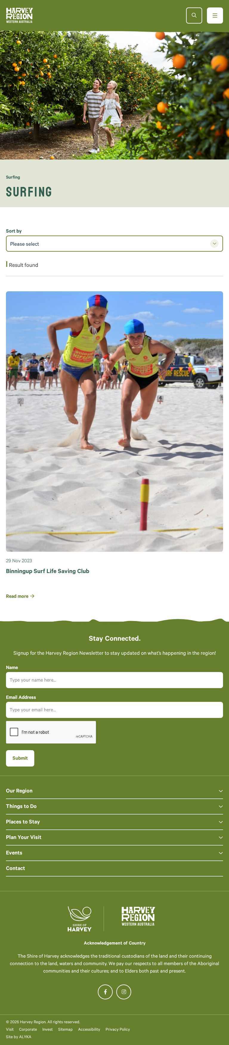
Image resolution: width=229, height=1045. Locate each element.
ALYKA (25, 1037)
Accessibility (89, 1030)
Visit (10, 1030)
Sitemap (65, 1030)
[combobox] (114, 244)
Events (14, 854)
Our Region (19, 792)
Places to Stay (23, 823)
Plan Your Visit (23, 838)
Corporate (28, 1030)
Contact (15, 869)
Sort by (14, 231)
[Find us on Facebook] (105, 991)
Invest (47, 1030)
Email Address (21, 698)
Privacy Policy (118, 1030)
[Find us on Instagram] (123, 991)
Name (12, 668)
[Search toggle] (194, 15)
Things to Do (21, 807)
